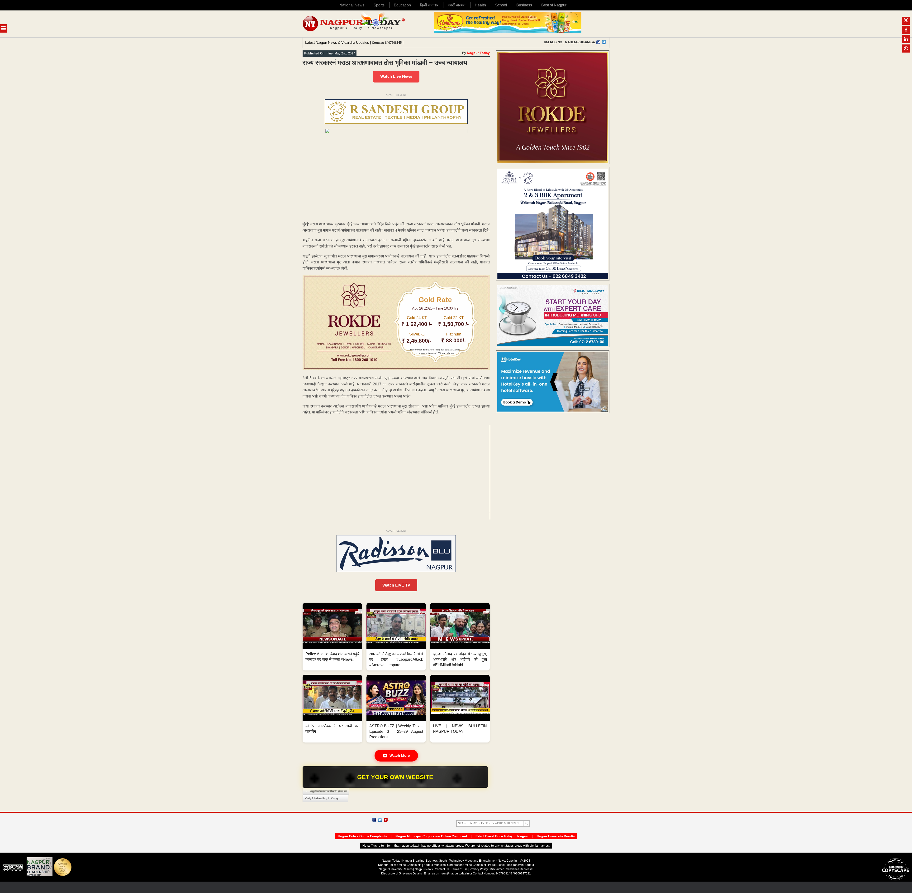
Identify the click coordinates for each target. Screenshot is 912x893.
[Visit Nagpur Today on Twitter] (604, 42)
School (501, 5)
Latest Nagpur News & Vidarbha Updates (337, 42)
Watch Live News (396, 76)
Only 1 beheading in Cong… (325, 798)
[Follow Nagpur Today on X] (380, 820)
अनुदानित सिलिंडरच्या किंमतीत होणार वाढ (326, 791)
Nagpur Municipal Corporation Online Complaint (431, 836)
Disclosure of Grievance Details (401, 873)
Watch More (400, 755)
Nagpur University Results (556, 836)
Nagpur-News (424, 869)
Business (524, 5)
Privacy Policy (479, 869)
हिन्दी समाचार (429, 5)
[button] (332, 637)
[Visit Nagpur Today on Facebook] (598, 42)
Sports (379, 5)
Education (402, 5)
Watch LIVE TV (396, 585)
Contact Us (442, 869)
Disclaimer (497, 869)
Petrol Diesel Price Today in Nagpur (501, 836)
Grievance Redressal (519, 869)
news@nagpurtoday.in (454, 873)
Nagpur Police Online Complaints (362, 836)
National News (351, 5)
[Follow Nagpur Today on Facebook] (374, 820)
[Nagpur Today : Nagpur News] (354, 24)
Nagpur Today (478, 53)
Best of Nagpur (553, 5)
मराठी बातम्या (457, 5)
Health (480, 5)
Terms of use (459, 869)
